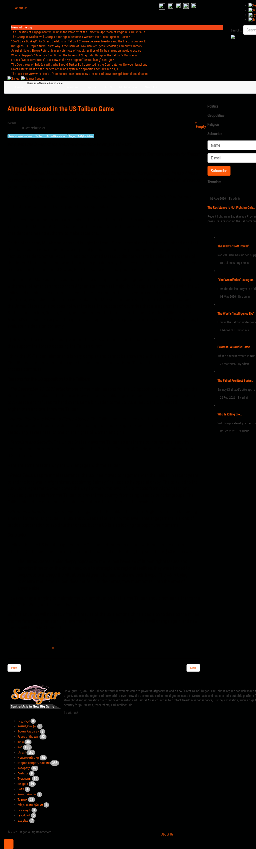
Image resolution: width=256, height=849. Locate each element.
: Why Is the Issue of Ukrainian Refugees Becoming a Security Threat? (76, 46)
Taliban (40, 135)
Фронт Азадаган (28, 731)
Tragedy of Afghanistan (81, 135)
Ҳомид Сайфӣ (27, 726)
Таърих (22, 799)
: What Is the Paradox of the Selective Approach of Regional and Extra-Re (78, 32)
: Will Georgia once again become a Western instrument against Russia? (70, 37)
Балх (21, 789)
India (21, 742)
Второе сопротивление (34, 763)
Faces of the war (28, 736)
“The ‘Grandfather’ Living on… (237, 280)
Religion (23, 784)
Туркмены (24, 778)
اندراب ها (24, 815)
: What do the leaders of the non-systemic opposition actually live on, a (64, 69)
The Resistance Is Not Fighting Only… (231, 207)
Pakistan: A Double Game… (235, 347)
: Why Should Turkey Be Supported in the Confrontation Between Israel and (79, 64)
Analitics (23, 773)
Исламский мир (28, 757)
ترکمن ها (24, 721)
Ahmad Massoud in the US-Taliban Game (61, 109)
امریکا (22, 752)
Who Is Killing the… (230, 414)
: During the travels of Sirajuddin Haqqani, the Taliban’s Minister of (74, 55)
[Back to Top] (9, 844)
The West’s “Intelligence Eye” (236, 313)
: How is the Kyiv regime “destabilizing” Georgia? (62, 60)
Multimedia (126, 87)
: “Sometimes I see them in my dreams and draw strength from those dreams (79, 74)
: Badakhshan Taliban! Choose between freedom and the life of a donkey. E (78, 41)
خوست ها (24, 810)
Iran (20, 747)
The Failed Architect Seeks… (236, 380)
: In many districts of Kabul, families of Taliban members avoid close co (76, 50)
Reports (91, 87)
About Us (21, 8)
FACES (108, 87)
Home (19, 87)
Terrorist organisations (20, 135)
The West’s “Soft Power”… (234, 246)
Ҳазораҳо (24, 768)
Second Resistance (56, 135)
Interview (72, 87)
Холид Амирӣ (27, 794)
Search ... (236, 30)
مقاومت (23, 820)
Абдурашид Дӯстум (30, 805)
